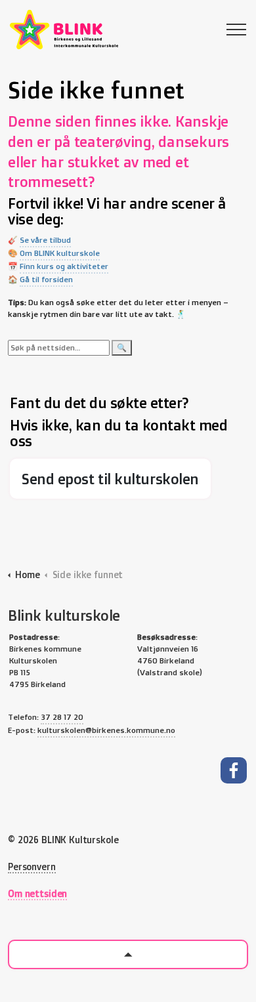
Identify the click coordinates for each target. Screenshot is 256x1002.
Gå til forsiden (46, 279)
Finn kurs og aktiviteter (64, 266)
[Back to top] (128, 954)
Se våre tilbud (45, 240)
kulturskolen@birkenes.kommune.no (106, 730)
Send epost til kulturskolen (110, 479)
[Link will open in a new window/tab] (234, 770)
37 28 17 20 (62, 717)
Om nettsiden (37, 893)
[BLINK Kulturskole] (64, 29)
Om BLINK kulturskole (60, 253)
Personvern (32, 866)
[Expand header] (236, 29)
